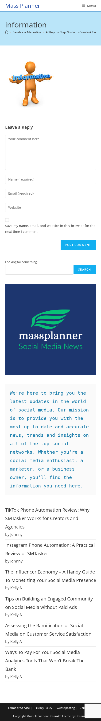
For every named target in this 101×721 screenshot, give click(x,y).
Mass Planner (22, 5)
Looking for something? (21, 262)
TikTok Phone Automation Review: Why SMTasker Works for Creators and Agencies (47, 518)
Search (84, 270)
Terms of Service (19, 708)
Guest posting (66, 708)
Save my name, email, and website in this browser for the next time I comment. (50, 228)
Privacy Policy (43, 708)
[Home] (6, 32)
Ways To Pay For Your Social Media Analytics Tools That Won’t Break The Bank (45, 660)
